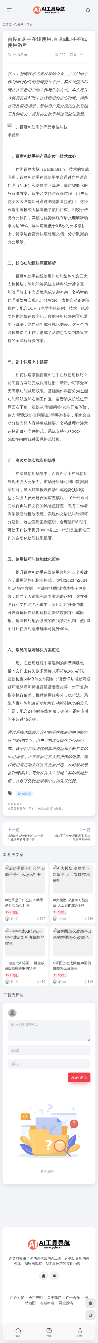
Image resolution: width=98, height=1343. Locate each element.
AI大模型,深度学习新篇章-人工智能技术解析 (71, 902)
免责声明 (36, 1297)
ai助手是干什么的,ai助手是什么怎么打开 (24, 902)
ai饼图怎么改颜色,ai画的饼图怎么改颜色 (72, 965)
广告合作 (73, 1297)
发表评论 (79, 1077)
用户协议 (17, 1297)
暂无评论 (16, 994)
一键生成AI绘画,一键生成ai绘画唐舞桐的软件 (24, 965)
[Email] (54, 1275)
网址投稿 (66, 1302)
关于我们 (54, 1297)
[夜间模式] (90, 1315)
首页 (9, 24)
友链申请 (47, 1302)
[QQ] (43, 1275)
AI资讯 (19, 24)
